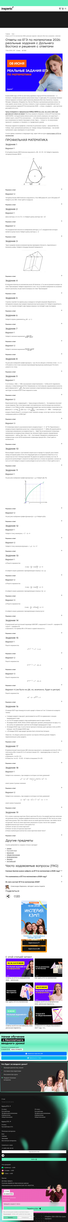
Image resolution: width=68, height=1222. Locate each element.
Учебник (4, 1136)
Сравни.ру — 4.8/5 (9, 1167)
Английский (11, 861)
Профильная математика (9, 1113)
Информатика (12, 857)
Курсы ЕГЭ (5, 1106)
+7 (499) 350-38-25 (7, 1148)
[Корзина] (62, 8)
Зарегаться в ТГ (34, 943)
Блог (3, 1134)
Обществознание (13, 855)
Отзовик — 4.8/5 (9, 1170)
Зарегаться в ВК (34, 949)
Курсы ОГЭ (5, 1121)
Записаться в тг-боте (35, 1058)
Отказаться (25, 1217)
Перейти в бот (32, 1209)
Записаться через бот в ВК (35, 1053)
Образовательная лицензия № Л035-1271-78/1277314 (18, 1185)
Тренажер (5, 1138)
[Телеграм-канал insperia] (3, 1155)
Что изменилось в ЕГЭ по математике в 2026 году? (26, 877)
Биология (10, 853)
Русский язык (12, 851)
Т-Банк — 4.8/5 (8, 1173)
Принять (10, 1217)
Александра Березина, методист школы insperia (28, 886)
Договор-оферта (7, 1181)
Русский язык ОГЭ (7, 1126)
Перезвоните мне (34, 1151)
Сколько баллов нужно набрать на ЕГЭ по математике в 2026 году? (32, 871)
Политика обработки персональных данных (15, 1183)
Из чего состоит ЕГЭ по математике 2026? (22, 882)
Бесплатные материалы (9, 1140)
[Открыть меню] (65, 8)
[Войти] (60, 8)
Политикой (7, 1214)
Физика (9, 859)
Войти (33, 1159)
